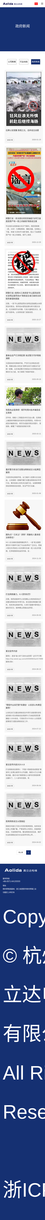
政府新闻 (35, 62)
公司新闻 (12, 62)
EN (36, 4)
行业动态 (24, 62)
